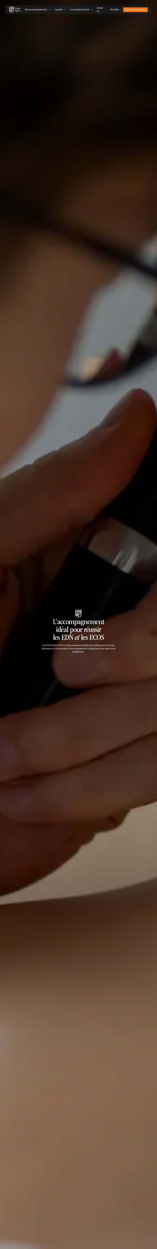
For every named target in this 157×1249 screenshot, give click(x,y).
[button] (37, 10)
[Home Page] (15, 10)
